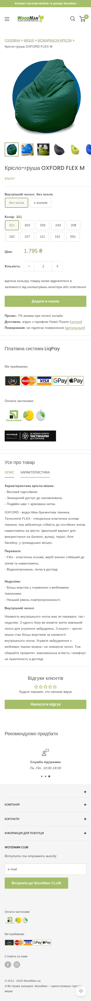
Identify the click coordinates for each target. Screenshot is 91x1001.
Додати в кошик (45, 301)
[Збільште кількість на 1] (57, 266)
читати (76, 322)
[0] (82, 19)
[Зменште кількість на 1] (29, 266)
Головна (12, 40)
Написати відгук (46, 704)
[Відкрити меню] (7, 19)
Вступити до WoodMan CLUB (36, 883)
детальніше (75, 328)
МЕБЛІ (29, 40)
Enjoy (10, 178)
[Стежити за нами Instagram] (17, 964)
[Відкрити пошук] (72, 18)
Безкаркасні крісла (55, 40)
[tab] (9, 473)
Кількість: (13, 266)
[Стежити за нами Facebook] (8, 964)
